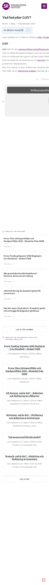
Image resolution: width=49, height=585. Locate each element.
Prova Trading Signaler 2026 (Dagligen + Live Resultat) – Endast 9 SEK (23, 257)
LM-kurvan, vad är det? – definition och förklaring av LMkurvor (24, 394)
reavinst (41, 60)
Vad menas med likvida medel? (24, 437)
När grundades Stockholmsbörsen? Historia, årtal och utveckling (20, 274)
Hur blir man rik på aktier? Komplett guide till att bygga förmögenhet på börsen (24, 309)
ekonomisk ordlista (27, 71)
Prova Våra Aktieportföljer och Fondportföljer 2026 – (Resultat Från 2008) (24, 239)
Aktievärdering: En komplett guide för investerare (22, 292)
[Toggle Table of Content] (27, 30)
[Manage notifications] (43, 580)
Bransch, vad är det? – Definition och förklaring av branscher (24, 458)
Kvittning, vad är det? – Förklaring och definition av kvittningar (24, 416)
